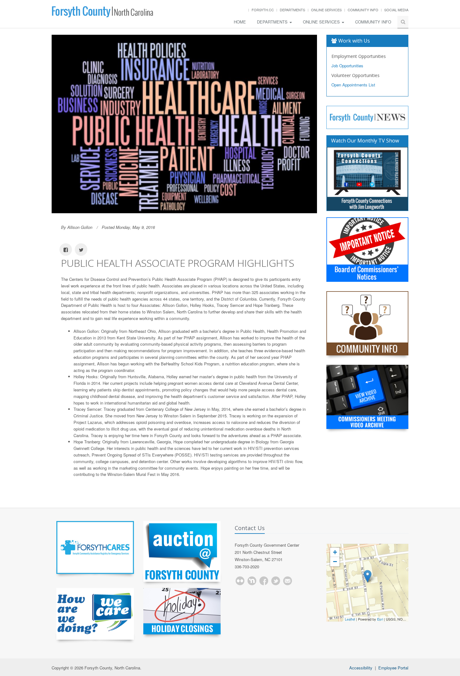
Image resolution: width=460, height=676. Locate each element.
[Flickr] (240, 580)
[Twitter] (275, 580)
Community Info (363, 9)
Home (240, 22)
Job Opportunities (347, 66)
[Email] (287, 580)
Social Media (396, 9)
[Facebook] (263, 580)
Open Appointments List (353, 85)
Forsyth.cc (263, 9)
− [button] (335, 561)
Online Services (326, 9)
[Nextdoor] (252, 580)
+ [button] (335, 552)
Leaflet (350, 619)
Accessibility (360, 668)
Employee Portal (393, 668)
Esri (380, 619)
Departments (292, 9)
